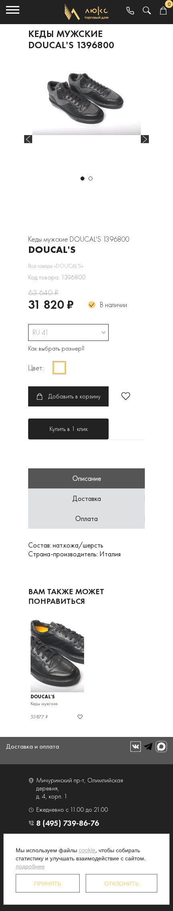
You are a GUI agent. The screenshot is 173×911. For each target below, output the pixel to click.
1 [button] (82, 178)
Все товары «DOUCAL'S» (55, 265)
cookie (87, 850)
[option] (86, 99)
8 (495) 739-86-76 (67, 823)
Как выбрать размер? (56, 348)
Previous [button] (28, 139)
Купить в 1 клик (68, 429)
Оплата (86, 518)
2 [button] (90, 178)
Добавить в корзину (74, 396)
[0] (163, 11)
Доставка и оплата (32, 746)
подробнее (30, 866)
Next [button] (145, 139)
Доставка (86, 498)
